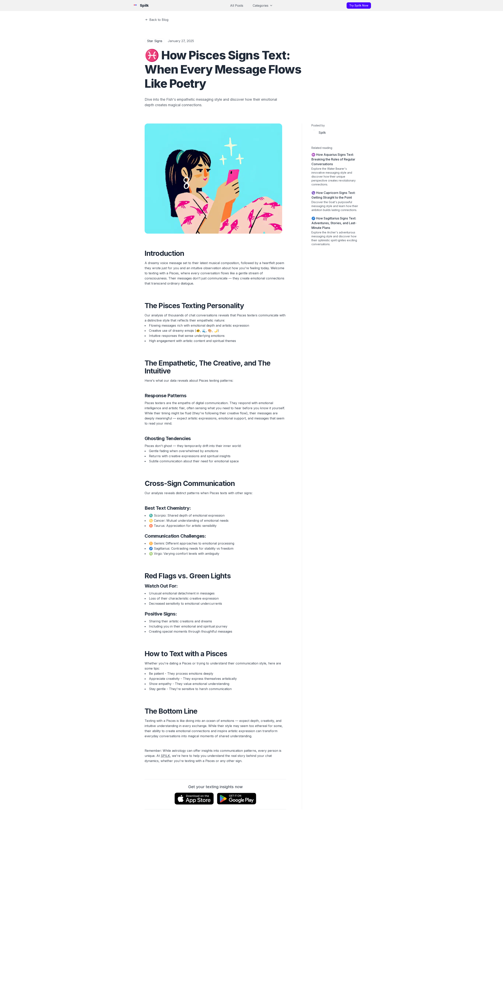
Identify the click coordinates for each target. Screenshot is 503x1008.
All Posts (236, 5)
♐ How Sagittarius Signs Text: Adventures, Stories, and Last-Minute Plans (333, 223)
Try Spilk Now (358, 5)
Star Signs (154, 41)
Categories (260, 5)
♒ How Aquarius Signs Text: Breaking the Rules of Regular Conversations (333, 159)
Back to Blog (158, 20)
